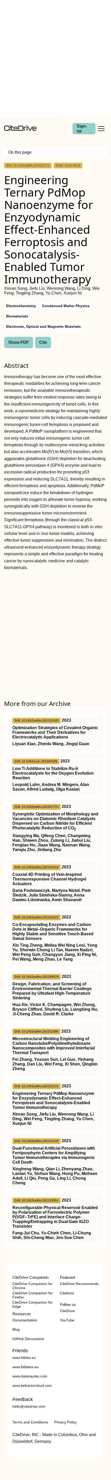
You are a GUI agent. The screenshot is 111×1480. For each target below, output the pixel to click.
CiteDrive (67, 1311)
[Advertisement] (55, 57)
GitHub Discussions (28, 1339)
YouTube (67, 1320)
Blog (16, 1329)
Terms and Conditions (30, 1422)
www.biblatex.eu (25, 1367)
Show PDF (18, 342)
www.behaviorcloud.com (32, 1385)
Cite (43, 342)
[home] (20, 129)
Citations (67, 1293)
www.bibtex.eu (24, 1358)
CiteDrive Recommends (79, 1284)
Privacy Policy (65, 1422)
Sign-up (82, 128)
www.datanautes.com (29, 1376)
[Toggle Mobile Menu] (101, 128)
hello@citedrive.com (28, 1406)
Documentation (24, 1320)
